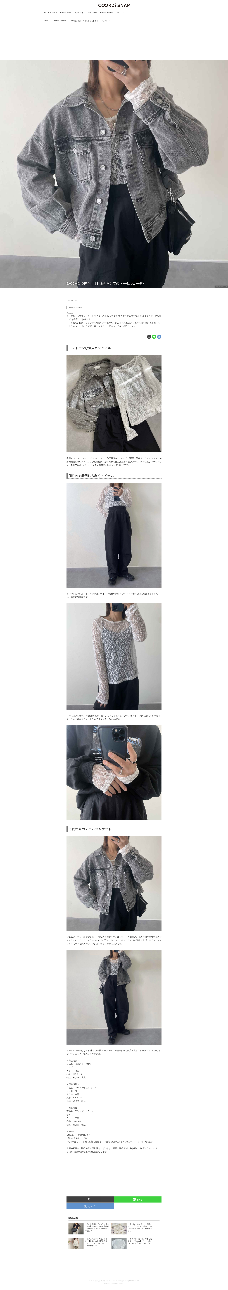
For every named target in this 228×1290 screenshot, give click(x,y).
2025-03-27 (72, 300)
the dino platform (117, 1283)
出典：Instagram (221, 287)
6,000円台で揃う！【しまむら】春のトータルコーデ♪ (105, 283)
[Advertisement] (114, 41)
